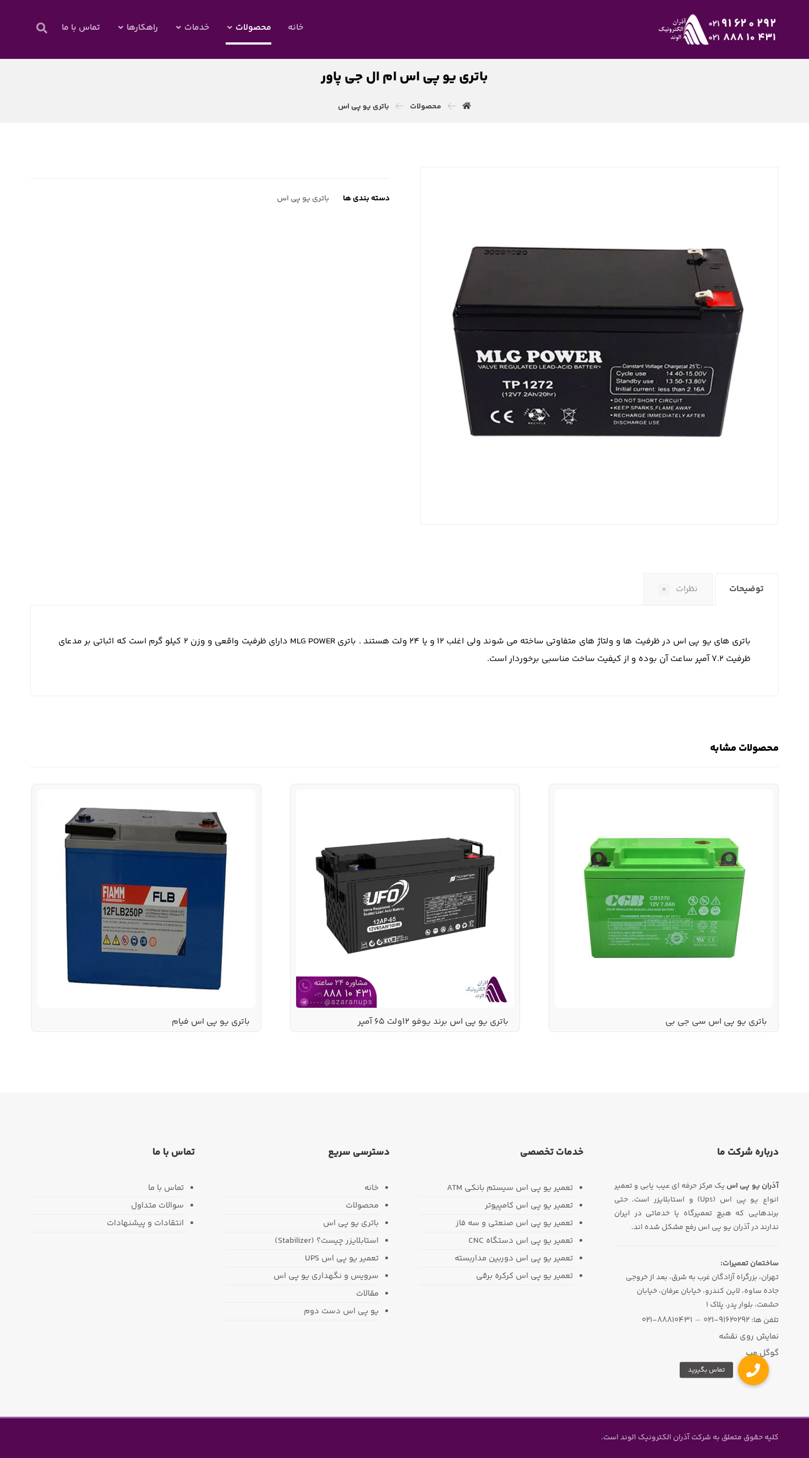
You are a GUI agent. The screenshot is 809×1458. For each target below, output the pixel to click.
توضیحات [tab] (746, 589)
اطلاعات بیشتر (731, 819)
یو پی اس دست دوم (341, 1311)
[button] (41, 28)
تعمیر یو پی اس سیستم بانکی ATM (510, 1188)
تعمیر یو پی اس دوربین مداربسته (514, 1258)
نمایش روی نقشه (749, 1336)
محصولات (362, 1205)
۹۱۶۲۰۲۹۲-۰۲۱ (726, 1320)
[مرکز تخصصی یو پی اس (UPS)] (718, 29)
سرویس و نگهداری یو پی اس (326, 1276)
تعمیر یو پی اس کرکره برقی (524, 1276)
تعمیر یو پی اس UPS (342, 1258)
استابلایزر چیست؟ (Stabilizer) (327, 1241)
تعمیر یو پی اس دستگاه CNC (520, 1241)
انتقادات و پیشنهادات (145, 1223)
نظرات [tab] (680, 589)
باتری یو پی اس (303, 199)
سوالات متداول (157, 1205)
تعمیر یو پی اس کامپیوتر (529, 1205)
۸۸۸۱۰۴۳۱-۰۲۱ (667, 1320)
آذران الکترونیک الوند (654, 1438)
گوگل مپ (762, 1353)
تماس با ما (166, 1188)
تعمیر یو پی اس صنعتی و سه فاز (514, 1223)
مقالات (367, 1293)
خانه (371, 1188)
